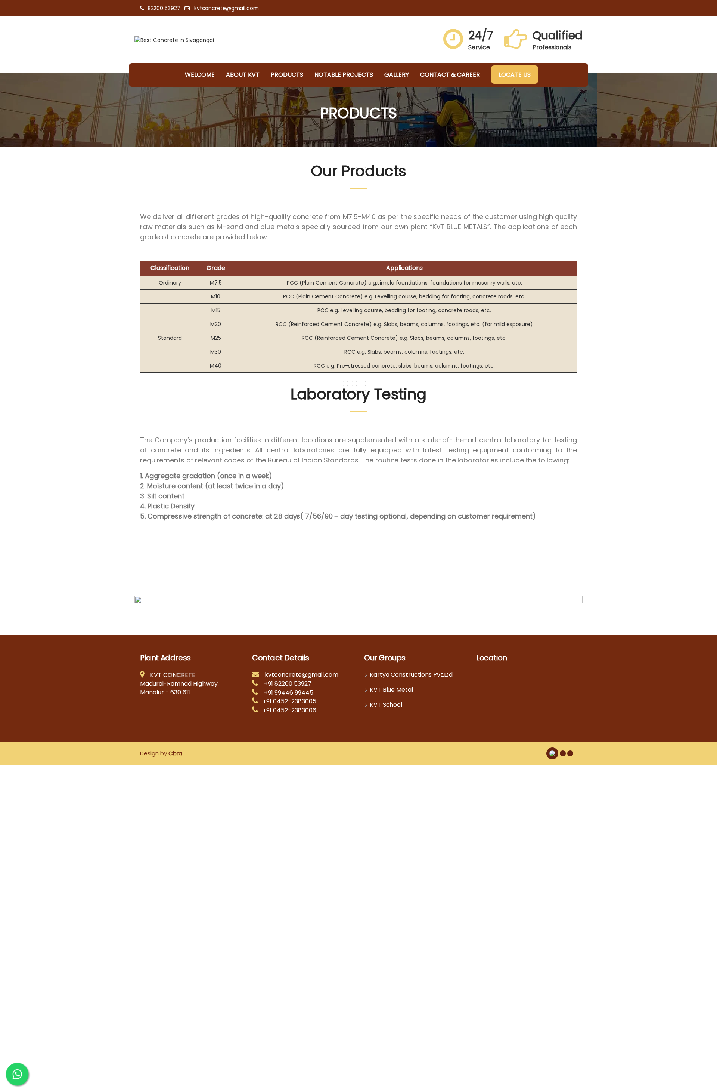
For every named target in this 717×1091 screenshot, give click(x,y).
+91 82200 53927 (287, 683)
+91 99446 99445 (288, 692)
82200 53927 (164, 8)
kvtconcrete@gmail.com (226, 8)
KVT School (386, 705)
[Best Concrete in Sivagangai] (174, 39)
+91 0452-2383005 (289, 701)
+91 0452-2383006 (289, 710)
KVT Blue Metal (391, 690)
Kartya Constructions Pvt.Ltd (411, 675)
